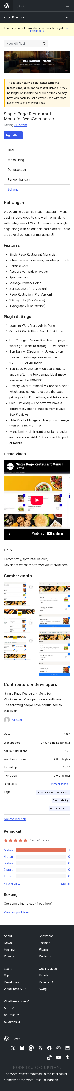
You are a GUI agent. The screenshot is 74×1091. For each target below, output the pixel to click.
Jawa (16, 1039)
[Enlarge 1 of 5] (30, 587)
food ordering (61, 800)
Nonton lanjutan (15, 819)
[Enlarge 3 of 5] (30, 641)
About (8, 936)
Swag (44, 989)
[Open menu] (68, 5)
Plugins (44, 949)
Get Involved (48, 969)
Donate (46, 982)
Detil (11, 150)
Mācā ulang (16, 160)
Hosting (9, 949)
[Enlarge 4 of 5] (65, 587)
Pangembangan (19, 179)
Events (44, 975)
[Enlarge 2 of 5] (30, 614)
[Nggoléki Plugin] (44, 43)
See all (65, 884)
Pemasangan (17, 169)
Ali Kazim (20, 125)
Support (9, 975)
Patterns (45, 956)
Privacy (9, 956)
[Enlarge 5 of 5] (65, 636)
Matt (9, 1008)
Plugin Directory (14, 17)
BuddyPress (14, 1022)
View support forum (17, 912)
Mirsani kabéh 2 (60, 783)
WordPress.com (17, 1001)
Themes (44, 943)
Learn (8, 969)
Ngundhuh (13, 135)
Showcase (46, 936)
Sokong (13, 189)
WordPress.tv (15, 989)
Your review (12, 884)
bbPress (11, 1015)
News (8, 943)
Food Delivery (46, 792)
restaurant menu (59, 808)
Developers (12, 982)
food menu (63, 792)
